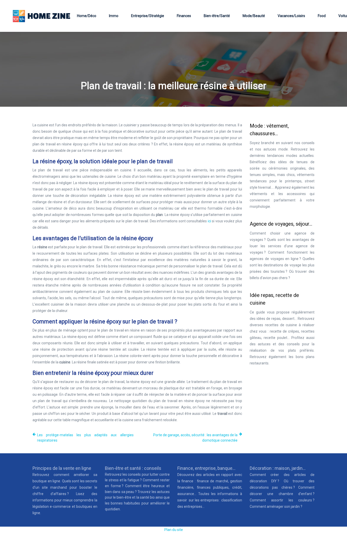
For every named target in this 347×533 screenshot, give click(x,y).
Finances (184, 16)
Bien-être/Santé (217, 16)
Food (322, 16)
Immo (113, 16)
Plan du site (173, 530)
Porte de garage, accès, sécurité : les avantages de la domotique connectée (195, 437)
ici (209, 221)
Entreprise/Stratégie (147, 16)
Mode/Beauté (254, 16)
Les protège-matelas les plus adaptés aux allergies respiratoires (85, 437)
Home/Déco (86, 16)
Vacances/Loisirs (291, 16)
